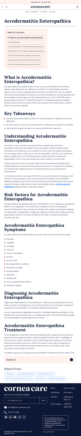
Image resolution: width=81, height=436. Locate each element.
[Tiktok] (19, 417)
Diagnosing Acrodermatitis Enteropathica (24, 60)
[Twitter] (24, 417)
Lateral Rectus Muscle (25, 374)
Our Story (43, 12)
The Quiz (52, 12)
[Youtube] (15, 417)
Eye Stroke (40, 379)
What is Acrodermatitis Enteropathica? (26, 38)
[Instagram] (10, 417)
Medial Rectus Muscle (57, 379)
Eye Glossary (56, 404)
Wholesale (55, 392)
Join (43, 400)
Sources (11, 359)
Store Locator (69, 388)
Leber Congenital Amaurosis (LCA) (19, 379)
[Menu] (2, 6)
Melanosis (9, 374)
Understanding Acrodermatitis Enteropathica (26, 47)
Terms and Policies (48, 432)
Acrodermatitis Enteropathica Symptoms (24, 55)
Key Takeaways (14, 42)
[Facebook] (6, 417)
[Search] (6, 7)
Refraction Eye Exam (46, 374)
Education (35, 12)
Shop (28, 12)
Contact (54, 397)
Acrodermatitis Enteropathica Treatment (24, 64)
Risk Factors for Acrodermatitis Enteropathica (26, 51)
